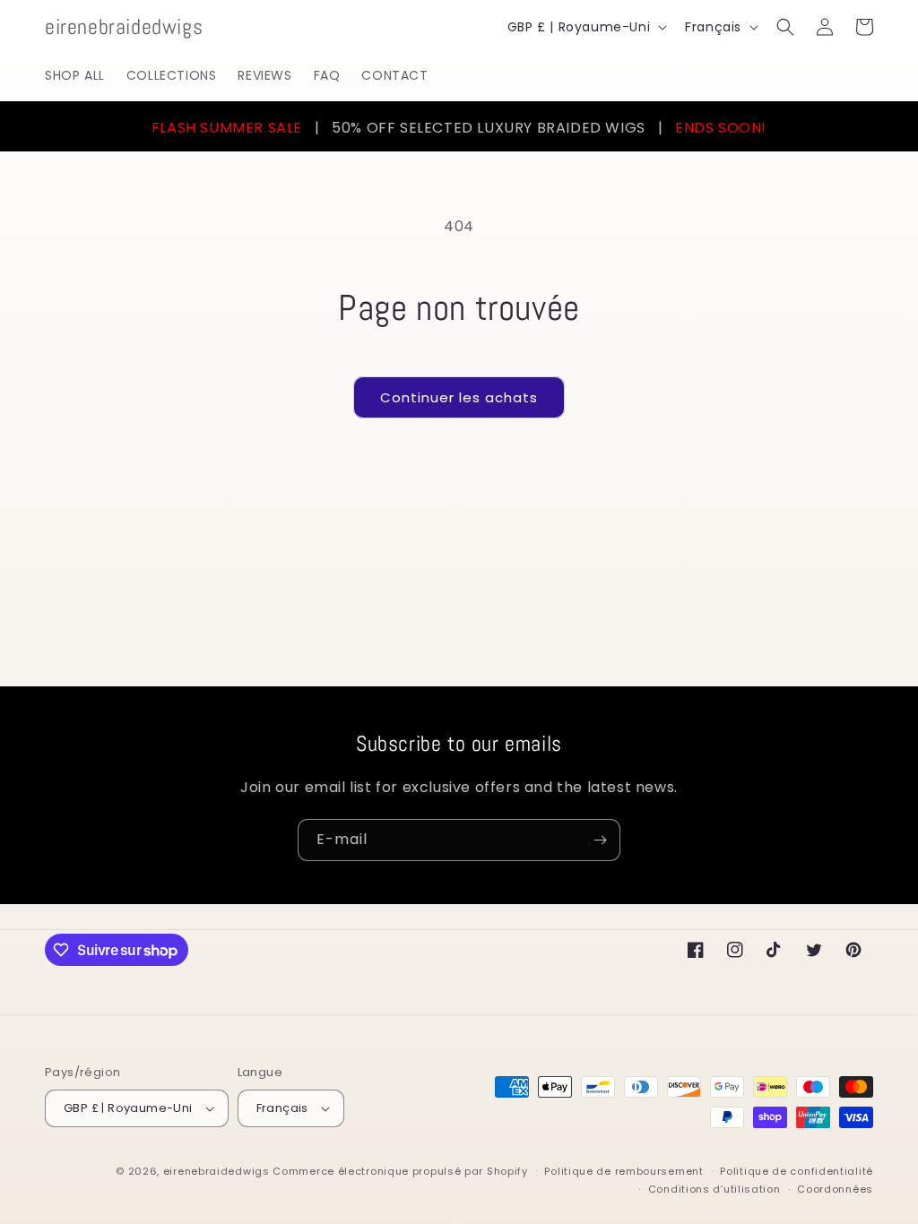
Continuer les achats (459, 397)
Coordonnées (835, 1189)
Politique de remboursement (623, 1171)
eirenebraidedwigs (216, 1171)
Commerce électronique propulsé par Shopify (400, 1171)
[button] (785, 27)
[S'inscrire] (599, 840)
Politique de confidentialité (796, 1171)
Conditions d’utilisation (714, 1189)
